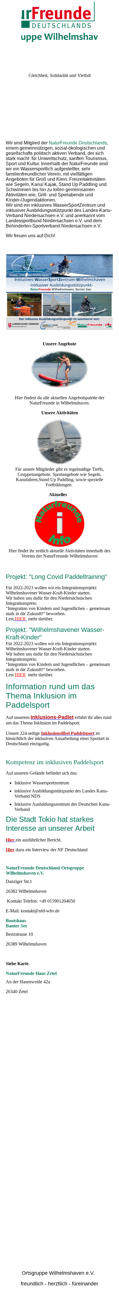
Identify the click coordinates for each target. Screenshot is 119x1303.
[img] (59, 21)
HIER (20, 674)
